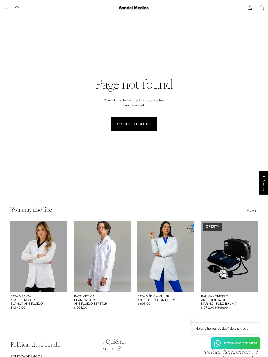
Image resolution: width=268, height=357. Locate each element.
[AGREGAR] (249, 284)
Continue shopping (134, 124)
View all (252, 211)
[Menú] (6, 8)
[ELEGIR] (59, 284)
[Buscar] (17, 8)
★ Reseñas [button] (264, 183)
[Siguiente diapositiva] (61, 256)
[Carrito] (261, 8)
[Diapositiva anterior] (16, 256)
